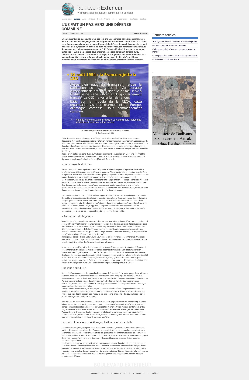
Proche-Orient (103, 19)
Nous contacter (139, 373)
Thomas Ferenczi (139, 33)
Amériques (67, 19)
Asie (84, 19)
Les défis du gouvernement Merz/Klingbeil (169, 45)
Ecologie (143, 19)
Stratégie (134, 19)
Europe (77, 19)
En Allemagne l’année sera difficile (165, 59)
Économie (123, 19)
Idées (114, 19)
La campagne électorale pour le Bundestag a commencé (174, 56)
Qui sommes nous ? (118, 373)
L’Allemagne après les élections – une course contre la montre (173, 50)
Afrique (92, 19)
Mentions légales (97, 373)
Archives (154, 373)
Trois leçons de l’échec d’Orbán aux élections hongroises (174, 42)
